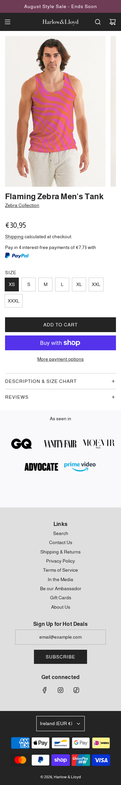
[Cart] (112, 21)
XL (79, 284)
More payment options (60, 359)
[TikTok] (76, 690)
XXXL (13, 301)
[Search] (97, 21)
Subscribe (60, 656)
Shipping (14, 236)
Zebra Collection (22, 205)
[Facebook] (44, 690)
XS (12, 284)
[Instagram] (60, 690)
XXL (96, 284)
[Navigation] (7, 21)
